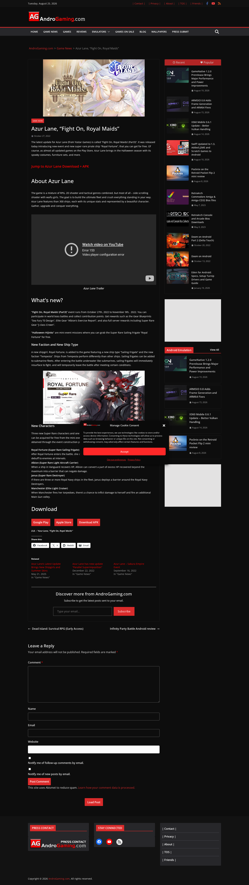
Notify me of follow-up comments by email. (56, 763)
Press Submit (180, 31)
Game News (50, 31)
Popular (209, 62)
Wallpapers (159, 31)
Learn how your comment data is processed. (106, 787)
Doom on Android (201, 256)
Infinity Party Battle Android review (132, 629)
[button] (164, 425)
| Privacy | (155, 3)
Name (32, 709)
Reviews (82, 31)
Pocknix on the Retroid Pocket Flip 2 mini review (203, 173)
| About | (169, 3)
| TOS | (182, 3)
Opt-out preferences (116, 459)
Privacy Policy (134, 459)
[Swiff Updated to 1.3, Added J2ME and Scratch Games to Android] (178, 147)
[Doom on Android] (178, 259)
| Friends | (196, 3)
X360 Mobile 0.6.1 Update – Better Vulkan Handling (201, 125)
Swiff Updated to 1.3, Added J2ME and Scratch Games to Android (203, 149)
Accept (124, 451)
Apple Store (63, 522)
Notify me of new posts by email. (49, 774)
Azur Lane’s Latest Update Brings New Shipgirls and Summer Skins (46, 567)
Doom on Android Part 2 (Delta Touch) (202, 238)
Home (34, 31)
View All (214, 349)
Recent (180, 62)
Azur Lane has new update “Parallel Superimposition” (87, 565)
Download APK (88, 522)
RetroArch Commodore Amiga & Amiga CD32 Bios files (203, 197)
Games (67, 31)
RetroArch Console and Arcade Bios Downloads (201, 218)
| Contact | (138, 3)
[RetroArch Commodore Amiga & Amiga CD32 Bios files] (178, 197)
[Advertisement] (193, 320)
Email (31, 725)
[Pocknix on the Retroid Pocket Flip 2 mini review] (178, 173)
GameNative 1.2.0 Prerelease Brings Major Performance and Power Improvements (202, 78)
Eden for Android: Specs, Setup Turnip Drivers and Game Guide (202, 278)
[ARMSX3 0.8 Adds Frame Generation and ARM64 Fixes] (178, 104)
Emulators (99, 31)
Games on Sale (124, 31)
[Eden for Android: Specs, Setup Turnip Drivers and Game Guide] (178, 276)
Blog (143, 31)
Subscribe (124, 611)
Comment (35, 662)
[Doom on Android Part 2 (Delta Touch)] (178, 240)
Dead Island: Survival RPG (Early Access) (57, 629)
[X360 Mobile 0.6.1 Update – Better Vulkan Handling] (178, 126)
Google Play (40, 522)
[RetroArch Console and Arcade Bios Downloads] (178, 218)
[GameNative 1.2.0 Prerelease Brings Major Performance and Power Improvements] (178, 75)
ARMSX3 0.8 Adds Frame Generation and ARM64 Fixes (201, 104)
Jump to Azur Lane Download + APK (60, 166)
